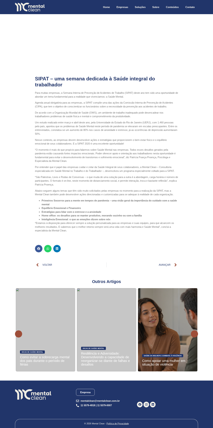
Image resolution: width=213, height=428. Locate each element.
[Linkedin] (153, 404)
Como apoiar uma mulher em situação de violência (163, 362)
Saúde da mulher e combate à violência (163, 356)
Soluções (140, 7)
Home (106, 7)
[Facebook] (140, 404)
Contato (190, 7)
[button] (38, 248)
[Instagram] (146, 404)
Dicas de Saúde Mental (32, 352)
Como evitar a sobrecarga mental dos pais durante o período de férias (44, 360)
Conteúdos (172, 7)
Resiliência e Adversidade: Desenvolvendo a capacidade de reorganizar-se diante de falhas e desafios (105, 359)
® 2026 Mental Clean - (106, 423)
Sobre (155, 7)
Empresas (122, 7)
